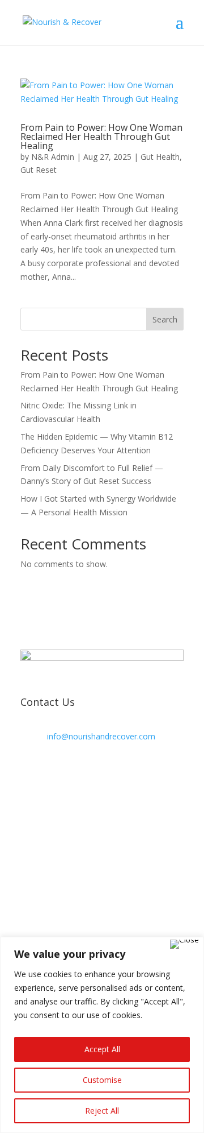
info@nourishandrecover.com (101, 736)
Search (164, 319)
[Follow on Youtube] (97, 774)
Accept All (102, 1049)
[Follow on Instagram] (75, 774)
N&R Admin (52, 156)
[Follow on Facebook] (52, 774)
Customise (102, 1079)
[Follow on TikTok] (29, 774)
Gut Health (160, 156)
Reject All (102, 1110)
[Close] (184, 944)
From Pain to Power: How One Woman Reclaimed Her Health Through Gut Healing (101, 136)
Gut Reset (38, 169)
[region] (102, 1035)
